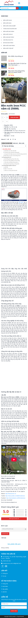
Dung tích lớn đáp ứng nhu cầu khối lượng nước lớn (16, 154)
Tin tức (4, 576)
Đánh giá (15, 143)
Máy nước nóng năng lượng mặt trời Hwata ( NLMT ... (16, 71)
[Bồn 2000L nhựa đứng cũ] (4, 58)
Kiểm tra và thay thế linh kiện (11, 170)
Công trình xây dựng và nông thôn (12, 163)
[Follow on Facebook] (2, 566)
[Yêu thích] (3, 121)
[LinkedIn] (15, 139)
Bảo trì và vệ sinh (8, 168)
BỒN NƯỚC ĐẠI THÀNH (8, 31)
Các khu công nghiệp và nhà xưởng (12, 160)
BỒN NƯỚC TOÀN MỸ (8, 48)
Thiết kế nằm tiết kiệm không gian (12, 152)
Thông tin (5, 573)
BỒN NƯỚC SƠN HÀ (8, 34)
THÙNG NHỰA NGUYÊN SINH (10, 28)
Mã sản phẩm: (4, 114)
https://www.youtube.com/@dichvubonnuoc (15, 495)
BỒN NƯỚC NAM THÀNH (9, 45)
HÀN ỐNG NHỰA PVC (8, 40)
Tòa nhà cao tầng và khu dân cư (11, 162)
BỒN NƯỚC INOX (7, 23)
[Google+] (10, 139)
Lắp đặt (6, 167)
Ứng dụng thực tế (7, 157)
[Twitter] (8, 139)
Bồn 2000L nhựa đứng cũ (15, 56)
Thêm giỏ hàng (14, 117)
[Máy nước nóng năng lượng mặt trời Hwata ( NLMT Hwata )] (4, 73)
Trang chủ (5, 583)
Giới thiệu (5, 586)
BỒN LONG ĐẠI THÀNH (8, 37)
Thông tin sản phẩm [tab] (7, 143)
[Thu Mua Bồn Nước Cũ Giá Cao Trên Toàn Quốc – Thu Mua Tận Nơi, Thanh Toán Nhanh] (4, 65)
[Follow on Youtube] (6, 566)
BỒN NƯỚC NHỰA (7, 20)
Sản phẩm (5, 589)
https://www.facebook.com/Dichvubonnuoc (15, 498)
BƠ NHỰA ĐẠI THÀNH (8, 42)
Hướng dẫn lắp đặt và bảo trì (9, 165)
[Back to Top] (25, 615)
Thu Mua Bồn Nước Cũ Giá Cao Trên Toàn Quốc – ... (17, 64)
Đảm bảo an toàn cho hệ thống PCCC (12, 155)
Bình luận (21, 143)
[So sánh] (7, 121)
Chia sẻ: (3, 139)
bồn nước (21, 202)
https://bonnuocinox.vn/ (10, 493)
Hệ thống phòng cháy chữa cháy (12, 159)
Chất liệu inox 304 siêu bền (10, 150)
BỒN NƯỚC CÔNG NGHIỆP (9, 26)
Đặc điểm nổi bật (7, 149)
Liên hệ (4, 592)
